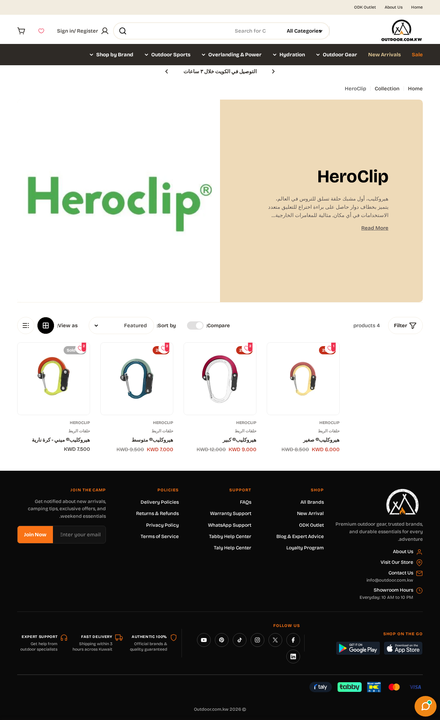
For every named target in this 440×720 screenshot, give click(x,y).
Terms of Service (160, 536)
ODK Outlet (365, 7)
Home (417, 7)
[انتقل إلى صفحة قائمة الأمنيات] (41, 30)
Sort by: (166, 325)
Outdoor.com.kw (211, 709)
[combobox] (221, 30)
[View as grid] (45, 325)
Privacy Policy (162, 525)
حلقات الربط (329, 430)
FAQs (245, 502)
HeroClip (329, 422)
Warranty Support (230, 513)
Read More (374, 228)
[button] (273, 71)
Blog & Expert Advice (300, 536)
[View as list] (25, 325)
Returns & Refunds (157, 513)
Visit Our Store (397, 562)
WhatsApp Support (229, 525)
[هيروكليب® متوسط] (137, 379)
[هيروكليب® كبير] (220, 379)
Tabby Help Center (230, 536)
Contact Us (400, 573)
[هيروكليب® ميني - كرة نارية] (54, 379)
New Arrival (310, 513)
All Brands (312, 502)
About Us (394, 7)
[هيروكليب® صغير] (303, 379)
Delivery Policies (160, 502)
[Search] (123, 31)
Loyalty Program (305, 548)
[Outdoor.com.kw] (402, 491)
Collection (387, 88)
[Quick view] (277, 358)
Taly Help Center (232, 548)
